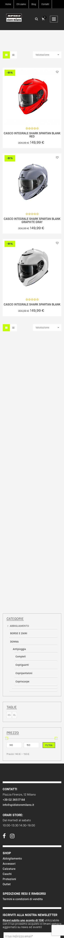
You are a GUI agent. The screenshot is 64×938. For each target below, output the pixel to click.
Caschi (7, 874)
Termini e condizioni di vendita (23, 899)
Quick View (22, 116)
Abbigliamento (12, 858)
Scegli (32, 116)
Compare (41, 116)
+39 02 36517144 (14, 799)
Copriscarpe (22, 681)
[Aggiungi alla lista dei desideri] (57, 72)
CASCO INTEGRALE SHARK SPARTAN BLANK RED (32, 135)
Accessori (9, 863)
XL (14, 715)
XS (9, 715)
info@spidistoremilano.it (18, 805)
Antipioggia (19, 649)
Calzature (9, 869)
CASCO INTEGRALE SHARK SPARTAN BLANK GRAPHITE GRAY (32, 220)
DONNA (14, 641)
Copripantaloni (23, 673)
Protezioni (9, 879)
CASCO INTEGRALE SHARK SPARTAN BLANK (32, 304)
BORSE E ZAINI (18, 633)
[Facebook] (4, 837)
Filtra (48, 745)
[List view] (13, 54)
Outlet (7, 884)
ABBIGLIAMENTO (19, 625)
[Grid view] (6, 54)
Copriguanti (22, 664)
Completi (20, 656)
